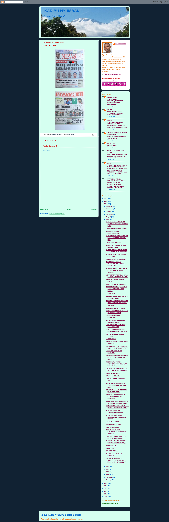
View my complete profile (112, 74)
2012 (106, 488)
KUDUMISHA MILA (112, 451)
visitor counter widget (109, 81)
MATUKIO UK (111, 143)
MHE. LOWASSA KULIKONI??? (116, 259)
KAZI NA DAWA (111, 293)
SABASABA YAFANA (112, 421)
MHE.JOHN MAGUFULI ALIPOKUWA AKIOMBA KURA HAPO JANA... (116, 364)
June (108, 466)
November (109, 209)
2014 (106, 483)
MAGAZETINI (110, 448)
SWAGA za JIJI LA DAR (113, 424)
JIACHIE (109, 109)
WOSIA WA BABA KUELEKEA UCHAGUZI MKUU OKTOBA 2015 (116, 385)
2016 (106, 201)
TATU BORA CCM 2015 (113, 376)
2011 (106, 491)
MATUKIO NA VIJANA (114, 179)
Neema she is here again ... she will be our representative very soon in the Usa (117, 156)
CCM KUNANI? (110, 305)
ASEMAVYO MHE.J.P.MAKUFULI (116, 284)
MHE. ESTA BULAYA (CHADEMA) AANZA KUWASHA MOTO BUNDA (116, 289)
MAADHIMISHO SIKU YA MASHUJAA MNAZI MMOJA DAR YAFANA (115, 263)
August (108, 217)
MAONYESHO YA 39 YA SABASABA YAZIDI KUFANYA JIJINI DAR (116, 431)
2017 (106, 198)
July (107, 219)
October (109, 211)
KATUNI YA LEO (112, 145)
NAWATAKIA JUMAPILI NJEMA (115, 308)
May (107, 469)
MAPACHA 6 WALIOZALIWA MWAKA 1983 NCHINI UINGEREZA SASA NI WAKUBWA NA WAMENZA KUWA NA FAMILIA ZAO (116, 184)
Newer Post (44, 209)
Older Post (93, 209)
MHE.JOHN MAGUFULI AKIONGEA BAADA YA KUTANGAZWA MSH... (117, 357)
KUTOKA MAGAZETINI (113, 242)
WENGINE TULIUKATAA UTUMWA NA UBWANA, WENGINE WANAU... (117, 270)
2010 (106, 494)
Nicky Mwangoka (120, 43)
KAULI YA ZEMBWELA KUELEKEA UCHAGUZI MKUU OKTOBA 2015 (117, 238)
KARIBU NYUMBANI (62, 11)
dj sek (109, 163)
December (109, 206)
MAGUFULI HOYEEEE (113, 373)
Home (69, 209)
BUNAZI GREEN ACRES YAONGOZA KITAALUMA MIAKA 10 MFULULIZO (115, 113)
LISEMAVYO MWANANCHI (114, 458)
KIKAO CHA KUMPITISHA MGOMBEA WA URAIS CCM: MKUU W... (116, 417)
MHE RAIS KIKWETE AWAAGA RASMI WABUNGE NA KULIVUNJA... (115, 396)
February (109, 477)
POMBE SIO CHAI (111, 445)
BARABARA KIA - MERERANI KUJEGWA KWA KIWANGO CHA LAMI (117, 224)
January (109, 480)
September (109, 214)
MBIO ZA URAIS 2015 (112, 427)
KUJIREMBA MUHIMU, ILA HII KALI (117, 228)
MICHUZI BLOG (112, 97)
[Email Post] (93, 135)
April (107, 471)
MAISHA (109, 120)
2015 (106, 204)
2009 (106, 496)
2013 (106, 486)
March (108, 474)
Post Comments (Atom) (57, 213)
